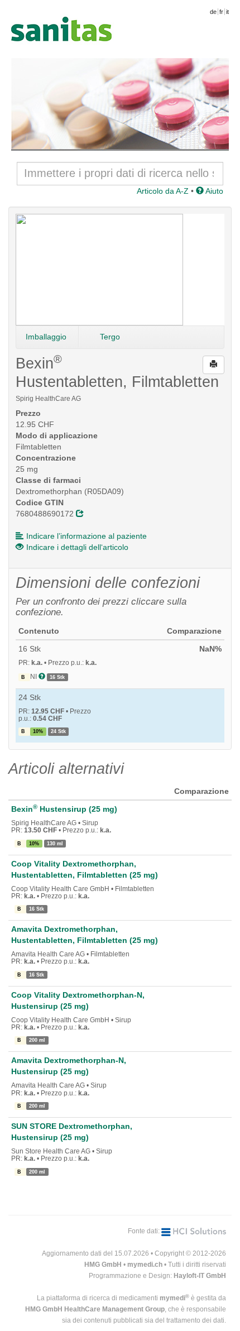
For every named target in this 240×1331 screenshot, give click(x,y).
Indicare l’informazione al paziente (86, 536)
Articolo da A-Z (163, 190)
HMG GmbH (103, 1264)
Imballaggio (46, 336)
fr (221, 11)
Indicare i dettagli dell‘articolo (77, 547)
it (227, 11)
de (213, 11)
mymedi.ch (144, 1264)
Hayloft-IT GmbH (200, 1276)
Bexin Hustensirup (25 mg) (64, 809)
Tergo (110, 336)
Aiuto (213, 190)
